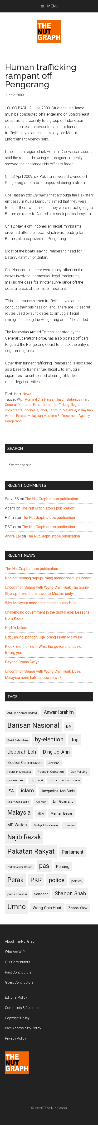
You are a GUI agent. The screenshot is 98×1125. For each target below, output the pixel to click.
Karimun (55, 410)
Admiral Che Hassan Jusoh (45, 399)
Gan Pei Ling (79, 771)
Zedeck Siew (77, 908)
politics (76, 881)
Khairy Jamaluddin (18, 801)
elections (54, 763)
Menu (52, 6)
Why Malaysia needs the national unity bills (40, 603)
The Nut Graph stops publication (51, 499)
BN (69, 726)
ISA (10, 790)
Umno (16, 907)
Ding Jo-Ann (56, 752)
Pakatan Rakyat (31, 851)
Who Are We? (15, 952)
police (56, 880)
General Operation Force (23, 405)
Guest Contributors (19, 982)
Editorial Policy (16, 997)
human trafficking (56, 405)
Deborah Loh (21, 752)
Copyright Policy (17, 1018)
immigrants (13, 410)
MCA (41, 813)
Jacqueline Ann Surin (58, 791)
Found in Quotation (51, 771)
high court (37, 780)
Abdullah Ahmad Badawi (22, 713)
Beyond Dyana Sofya (22, 662)
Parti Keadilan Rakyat (19, 867)
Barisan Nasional (33, 725)
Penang (62, 866)
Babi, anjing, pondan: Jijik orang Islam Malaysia (43, 637)
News (27, 394)
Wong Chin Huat (47, 907)
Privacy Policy (15, 1038)
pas (44, 866)
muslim (70, 825)
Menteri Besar (61, 813)
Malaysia (69, 410)
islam (27, 790)
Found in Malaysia (19, 771)
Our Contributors (17, 962)
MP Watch (17, 824)
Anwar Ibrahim (59, 712)
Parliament (72, 852)
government (15, 780)
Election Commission (24, 763)
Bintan (83, 399)
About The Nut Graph (20, 941)
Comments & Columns (22, 1008)
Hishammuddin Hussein (65, 780)
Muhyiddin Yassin (46, 825)
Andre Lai (13, 536)
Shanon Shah (70, 893)
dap (74, 740)
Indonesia (31, 410)
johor (43, 410)
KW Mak (41, 801)
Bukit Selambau (17, 740)
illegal (75, 405)
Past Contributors (18, 972)
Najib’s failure (16, 628)
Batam (72, 399)
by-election (49, 739)
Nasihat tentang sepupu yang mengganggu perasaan (48, 578)
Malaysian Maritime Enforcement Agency (59, 416)
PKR (36, 880)
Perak (15, 880)
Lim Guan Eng (63, 801)
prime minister (17, 894)
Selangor (41, 894)
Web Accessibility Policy (23, 1028)
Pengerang (13, 421)
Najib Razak (24, 837)
